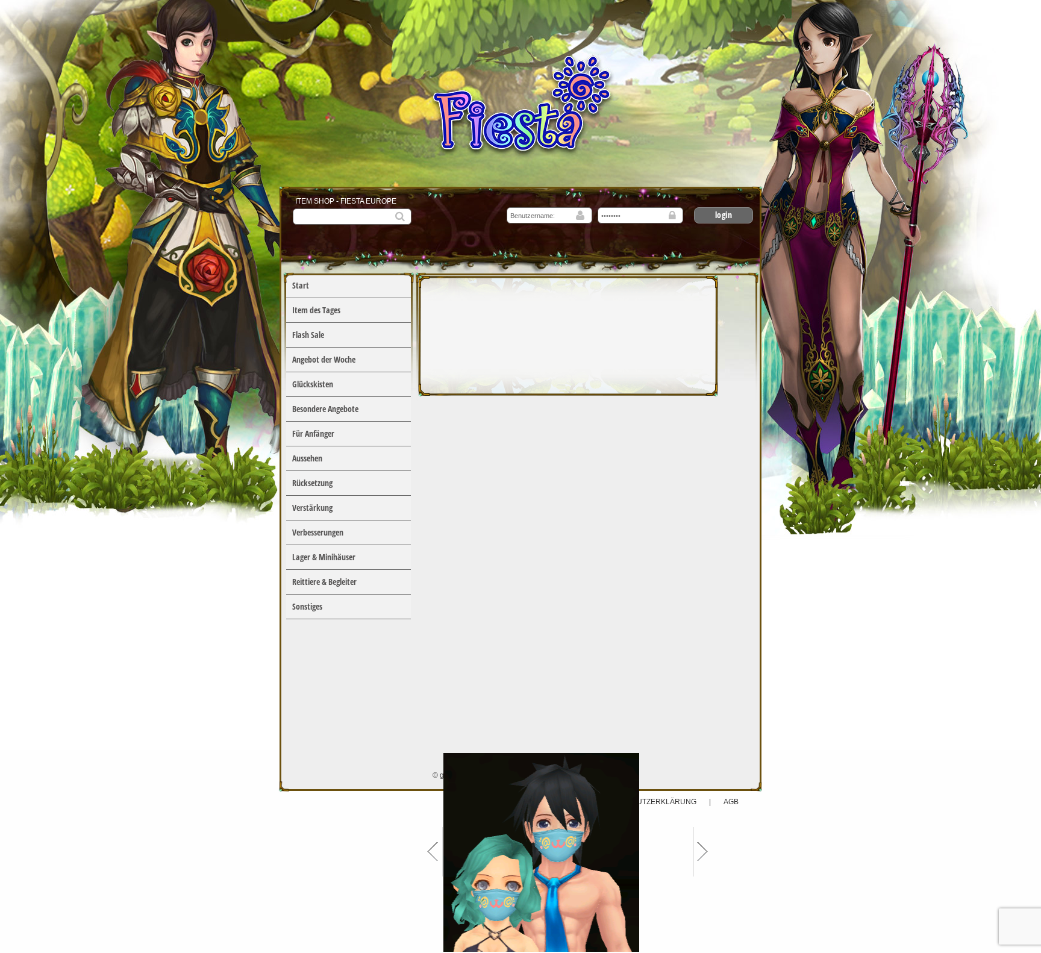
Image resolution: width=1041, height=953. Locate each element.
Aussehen (307, 458)
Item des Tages (316, 310)
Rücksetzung (312, 483)
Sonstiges (307, 606)
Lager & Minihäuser (323, 557)
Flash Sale (308, 334)
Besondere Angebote (325, 408)
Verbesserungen (317, 532)
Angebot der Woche (323, 359)
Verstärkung (312, 507)
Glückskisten (312, 384)
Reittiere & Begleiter (324, 581)
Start (300, 285)
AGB (731, 802)
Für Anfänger (313, 433)
